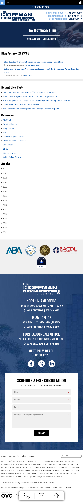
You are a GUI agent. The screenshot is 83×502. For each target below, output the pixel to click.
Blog (24, 456)
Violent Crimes (9, 153)
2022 (4, 187)
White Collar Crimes (12, 157)
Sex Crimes (8, 145)
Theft (5, 149)
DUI (4, 133)
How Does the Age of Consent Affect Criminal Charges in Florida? (31, 96)
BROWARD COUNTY (57, 15)
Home (3, 456)
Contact (32, 456)
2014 (4, 223)
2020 (4, 196)
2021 (4, 191)
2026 (4, 169)
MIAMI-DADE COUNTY (56, 12)
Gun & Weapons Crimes (32, 65)
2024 (4, 178)
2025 (4, 173)
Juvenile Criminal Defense (14, 141)
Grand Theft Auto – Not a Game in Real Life (21, 105)
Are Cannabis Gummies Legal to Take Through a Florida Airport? (31, 109)
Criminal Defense (10, 124)
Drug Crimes (8, 128)
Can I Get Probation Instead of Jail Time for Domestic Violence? (30, 92)
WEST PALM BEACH (58, 19)
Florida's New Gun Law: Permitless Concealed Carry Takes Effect (33, 62)
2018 (4, 205)
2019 (4, 201)
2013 (4, 228)
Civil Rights (27, 75)
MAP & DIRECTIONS (35, 310)
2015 (4, 219)
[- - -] (2, 2)
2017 (4, 210)
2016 (4, 214)
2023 (4, 182)
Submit (41, 433)
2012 (4, 232)
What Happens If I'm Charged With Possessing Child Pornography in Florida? (37, 101)
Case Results (14, 456)
